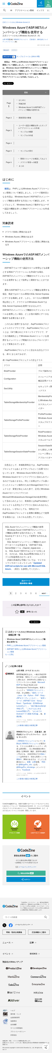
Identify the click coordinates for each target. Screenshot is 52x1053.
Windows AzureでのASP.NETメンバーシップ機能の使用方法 (31, 108)
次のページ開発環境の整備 (26, 581)
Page (9, 117)
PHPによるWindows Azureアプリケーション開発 (26, 645)
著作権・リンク (15, 1014)
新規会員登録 (27, 873)
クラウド (14, 50)
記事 (34, 762)
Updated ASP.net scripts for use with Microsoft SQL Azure (25, 565)
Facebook (26, 769)
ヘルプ (12, 1010)
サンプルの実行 (26, 151)
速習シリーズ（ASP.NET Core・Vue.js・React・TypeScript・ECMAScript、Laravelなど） (31, 702)
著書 (29, 762)
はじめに (22, 100)
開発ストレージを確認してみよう (33, 158)
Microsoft (6, 50)
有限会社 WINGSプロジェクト (30, 742)
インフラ (40, 10)
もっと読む (9, 654)
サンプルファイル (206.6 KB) (28, 56)
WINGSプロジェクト (35, 690)
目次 (26, 92)
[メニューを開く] (4, 4)
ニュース (7, 942)
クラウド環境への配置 (29, 162)
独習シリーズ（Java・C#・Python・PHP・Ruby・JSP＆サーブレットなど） (31, 695)
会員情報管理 (15, 1017)
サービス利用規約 (16, 1028)
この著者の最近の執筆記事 (27, 725)
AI (11, 10)
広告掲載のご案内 (39, 932)
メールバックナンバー (27, 867)
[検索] (5, 10)
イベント (7, 953)
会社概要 (13, 1024)
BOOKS (33, 953)
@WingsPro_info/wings (25, 767)
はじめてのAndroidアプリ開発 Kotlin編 (29, 712)
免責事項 (13, 1021)
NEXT (44, 593)
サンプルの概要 (26, 131)
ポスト (9, 83)
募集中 (19, 759)
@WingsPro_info (25, 764)
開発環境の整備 (25, 117)
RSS (43, 762)
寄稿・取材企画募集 (14, 932)
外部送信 (13, 1035)
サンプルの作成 (26, 135)
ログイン (27, 879)
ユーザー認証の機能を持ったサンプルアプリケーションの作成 (32, 126)
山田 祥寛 (6, 39)
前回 (7, 188)
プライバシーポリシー (18, 1031)
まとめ (21, 166)
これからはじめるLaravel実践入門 (28, 709)
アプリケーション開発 (24, 10)
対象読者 (22, 103)
